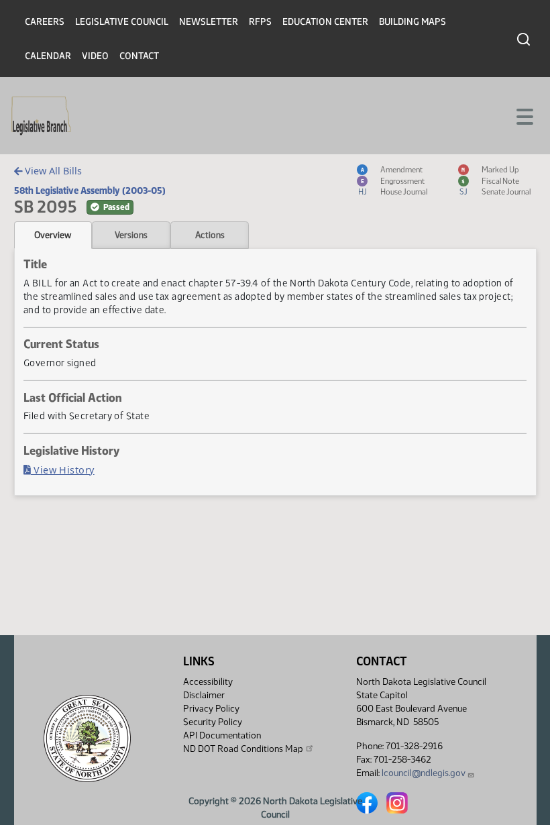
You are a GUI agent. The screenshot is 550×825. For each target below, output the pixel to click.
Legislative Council (121, 22)
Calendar (48, 56)
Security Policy (212, 722)
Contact (139, 56)
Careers (44, 22)
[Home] (41, 116)
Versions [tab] (131, 234)
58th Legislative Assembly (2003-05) (90, 190)
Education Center (325, 22)
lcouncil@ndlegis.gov (423, 773)
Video (95, 56)
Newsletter (208, 22)
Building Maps (412, 22)
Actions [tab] (210, 234)
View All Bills (52, 170)
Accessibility (208, 682)
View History (63, 469)
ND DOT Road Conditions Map (243, 749)
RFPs (260, 22)
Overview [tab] (52, 234)
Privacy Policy (211, 708)
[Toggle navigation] (524, 115)
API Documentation (222, 735)
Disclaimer (204, 695)
